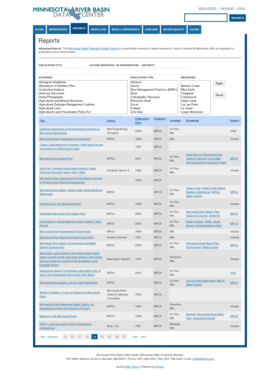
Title (42, 121)
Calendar (226, 8)
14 (101, 336)
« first (41, 336)
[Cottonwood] (195, 97)
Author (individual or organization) (114, 65)
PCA (233, 272)
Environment (193, 247)
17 (124, 336)
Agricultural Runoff (204, 318)
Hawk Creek (193, 188)
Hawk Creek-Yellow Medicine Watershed (205, 190)
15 (109, 336)
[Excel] (154, 105)
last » (144, 336)
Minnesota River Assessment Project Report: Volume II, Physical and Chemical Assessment (71, 180)
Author (111, 121)
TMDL (208, 221)
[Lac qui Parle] (195, 105)
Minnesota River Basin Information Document (66, 237)
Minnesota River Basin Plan (56, 158)
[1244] (195, 82)
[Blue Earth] (195, 90)
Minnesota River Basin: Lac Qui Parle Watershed (69, 282)
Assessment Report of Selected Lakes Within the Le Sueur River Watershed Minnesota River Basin (70, 272)
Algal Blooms (194, 154)
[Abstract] (154, 82)
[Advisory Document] (83, 93)
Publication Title (50, 65)
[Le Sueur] (195, 108)
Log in (241, 8)
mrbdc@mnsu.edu (203, 358)
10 (72, 336)
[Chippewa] (195, 93)
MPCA (234, 158)
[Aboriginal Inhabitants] (83, 82)
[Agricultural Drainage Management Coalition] (83, 105)
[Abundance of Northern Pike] (83, 86)
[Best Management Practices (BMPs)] (154, 90)
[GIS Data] (154, 112)
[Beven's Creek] (195, 86)
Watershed (188, 77)
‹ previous (52, 336)
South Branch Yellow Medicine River (204, 223)
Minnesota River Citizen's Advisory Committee (204, 156)
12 (87, 336)
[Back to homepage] (71, 19)
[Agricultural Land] (83, 108)
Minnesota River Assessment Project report (65, 139)
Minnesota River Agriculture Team (206, 162)
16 (116, 336)
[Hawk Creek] (195, 101)
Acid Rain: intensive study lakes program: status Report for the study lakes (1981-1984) (68, 170)
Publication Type (141, 77)
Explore (151, 29)
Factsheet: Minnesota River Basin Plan (63, 213)
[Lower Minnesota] (195, 112)
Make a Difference (126, 29)
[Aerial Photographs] (83, 97)
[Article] (154, 86)
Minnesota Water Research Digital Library (93, 48)
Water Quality (173, 29)
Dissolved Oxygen (197, 215)
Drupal (160, 366)
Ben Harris (132, 366)
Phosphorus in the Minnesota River (60, 204)
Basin (39, 29)
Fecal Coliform (194, 221)
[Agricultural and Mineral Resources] (83, 101)
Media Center (208, 8)
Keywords (45, 77)
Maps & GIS (98, 29)
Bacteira (191, 314)
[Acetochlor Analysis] (83, 90)
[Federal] (154, 108)
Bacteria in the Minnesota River (58, 316)
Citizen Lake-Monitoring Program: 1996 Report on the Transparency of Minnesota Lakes (71, 146)
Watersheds (58, 29)
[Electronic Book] (154, 101)
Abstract (148, 65)
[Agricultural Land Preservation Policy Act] (83, 112)
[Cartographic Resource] (154, 97)
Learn (194, 29)
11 (79, 336)
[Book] (154, 93)
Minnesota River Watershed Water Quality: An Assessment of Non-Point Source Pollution (67, 306)
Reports (79, 28)
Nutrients (214, 215)
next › (136, 336)
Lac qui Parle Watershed (200, 280)
